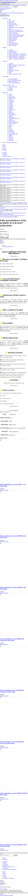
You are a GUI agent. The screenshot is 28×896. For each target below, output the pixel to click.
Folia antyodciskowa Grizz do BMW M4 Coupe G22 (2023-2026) (12, 742)
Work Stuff (11, 140)
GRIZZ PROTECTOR (14, 118)
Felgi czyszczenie (13, 23)
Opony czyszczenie (13, 32)
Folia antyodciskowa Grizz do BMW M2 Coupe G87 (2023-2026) (12, 639)
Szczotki (10, 71)
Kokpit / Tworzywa (13, 51)
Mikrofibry (11, 67)
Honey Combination (13, 122)
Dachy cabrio (12, 21)
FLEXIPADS (12, 109)
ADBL (10, 94)
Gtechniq (11, 120)
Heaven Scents (12, 121)
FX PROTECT (12, 114)
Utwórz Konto (3, 889)
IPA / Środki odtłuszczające (15, 80)
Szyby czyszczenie (13, 43)
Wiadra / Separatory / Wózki (15, 74)
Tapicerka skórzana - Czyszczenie (16, 56)
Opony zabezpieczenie (14, 34)
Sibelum (10, 135)
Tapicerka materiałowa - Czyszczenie (17, 53)
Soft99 (10, 136)
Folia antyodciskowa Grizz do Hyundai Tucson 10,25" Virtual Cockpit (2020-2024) (12, 216)
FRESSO (11, 112)
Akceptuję (10, 895)
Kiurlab (10, 126)
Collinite (10, 104)
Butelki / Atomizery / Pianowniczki (17, 65)
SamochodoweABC (13, 134)
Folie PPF (11, 26)
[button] (4, 490)
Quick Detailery (12, 40)
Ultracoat (11, 139)
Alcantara (11, 50)
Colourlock (11, 105)
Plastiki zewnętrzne (13, 37)
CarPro (10, 99)
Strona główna (3, 202)
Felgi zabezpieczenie (13, 25)
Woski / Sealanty (12, 45)
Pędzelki (10, 68)
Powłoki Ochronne (13, 39)
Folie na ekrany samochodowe (17, 202)
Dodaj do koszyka (4, 237)
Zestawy (10, 90)
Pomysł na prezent (13, 86)
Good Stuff (11, 117)
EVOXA (11, 108)
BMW (25, 202)
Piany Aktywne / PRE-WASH (15, 36)
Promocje (11, 89)
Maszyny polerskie (13, 81)
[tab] (4, 245)
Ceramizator (11, 100)
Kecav (10, 125)
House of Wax (12, 123)
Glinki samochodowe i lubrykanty (16, 27)
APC (10, 19)
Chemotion (11, 102)
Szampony (11, 41)
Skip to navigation (4, 0)
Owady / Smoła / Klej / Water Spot (16, 35)
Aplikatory (11, 63)
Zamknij (2, 882)
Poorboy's (11, 130)
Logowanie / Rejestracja (8, 878)
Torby (10, 72)
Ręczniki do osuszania (14, 70)
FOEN (10, 111)
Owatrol (10, 129)
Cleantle (10, 103)
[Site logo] (6, 5)
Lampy (10, 28)
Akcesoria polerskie (13, 78)
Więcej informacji (4, 895)
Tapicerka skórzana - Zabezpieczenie (17, 57)
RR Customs (11, 131)
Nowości (11, 88)
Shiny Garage (12, 132)
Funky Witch (12, 113)
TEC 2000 (11, 138)
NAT (10, 127)
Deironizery (11, 22)
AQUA (10, 95)
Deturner (11, 107)
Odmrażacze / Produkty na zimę (16, 31)
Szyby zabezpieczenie (14, 44)
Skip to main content (13, 0)
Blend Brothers (12, 98)
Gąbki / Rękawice (13, 66)
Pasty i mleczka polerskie (14, 82)
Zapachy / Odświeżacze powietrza (16, 58)
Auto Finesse (12, 96)
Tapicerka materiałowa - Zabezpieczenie (18, 55)
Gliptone (11, 116)
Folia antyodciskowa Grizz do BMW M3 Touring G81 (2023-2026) (12, 691)
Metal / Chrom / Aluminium (15, 30)
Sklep (8, 202)
